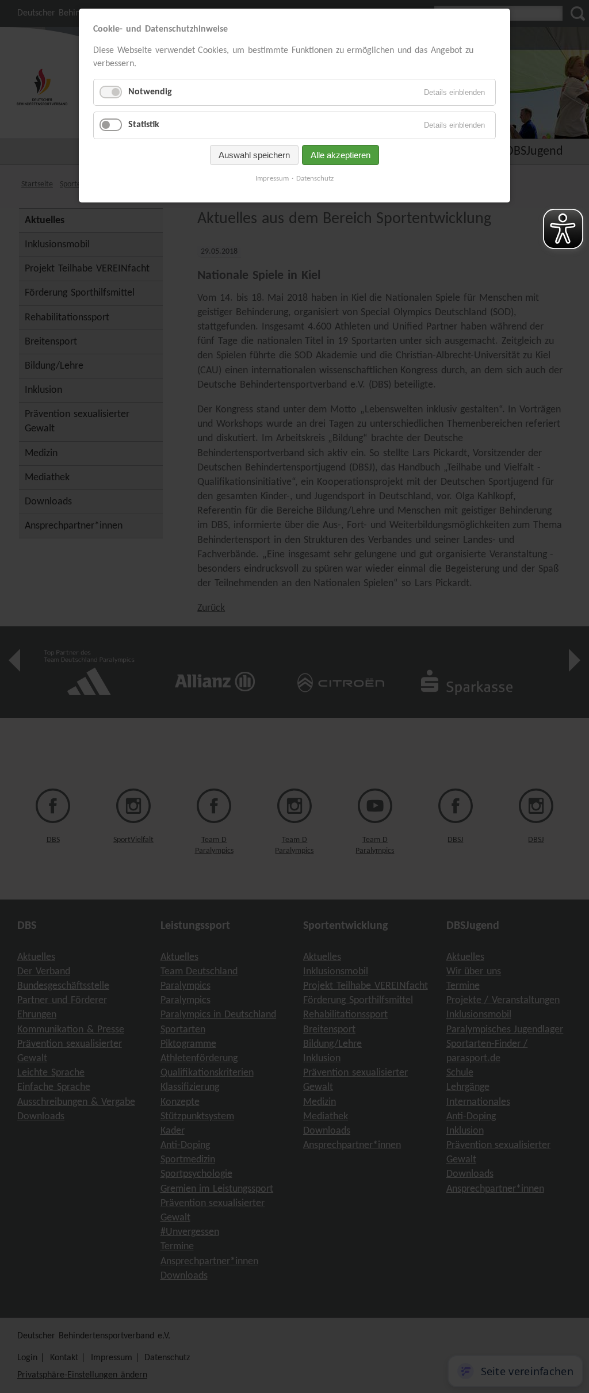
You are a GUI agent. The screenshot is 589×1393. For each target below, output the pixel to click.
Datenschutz (315, 178)
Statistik (143, 124)
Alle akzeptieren (340, 155)
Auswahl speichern (254, 155)
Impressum (272, 178)
